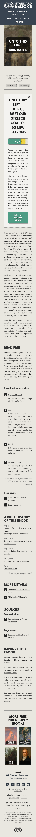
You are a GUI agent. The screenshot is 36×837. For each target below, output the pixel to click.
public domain (19, 814)
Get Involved (22, 18)
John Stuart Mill (22, 283)
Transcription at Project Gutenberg (17, 620)
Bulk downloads (21, 803)
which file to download (23, 479)
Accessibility (23, 805)
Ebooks (12, 12)
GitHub (9, 803)
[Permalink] (2, 347)
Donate (19, 22)
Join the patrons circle (18, 218)
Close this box (29, 97)
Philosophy (24, 86)
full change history (24, 573)
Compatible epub (15, 395)
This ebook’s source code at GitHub (19, 591)
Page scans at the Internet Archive (18, 636)
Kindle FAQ (12, 435)
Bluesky (28, 784)
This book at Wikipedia (17, 597)
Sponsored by (18, 772)
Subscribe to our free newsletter (19, 790)
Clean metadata (10, 569)
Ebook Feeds (10, 805)
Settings (18, 808)
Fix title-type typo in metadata (16, 561)
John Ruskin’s (9, 233)
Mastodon (23, 784)
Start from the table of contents (17, 498)
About (22, 12)
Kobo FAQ (12, 453)
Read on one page (15, 505)
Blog (9, 18)
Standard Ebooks (18, 5)
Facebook (12, 784)
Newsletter (18, 14)
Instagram (18, 784)
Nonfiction (11, 86)
